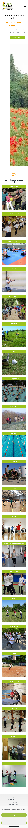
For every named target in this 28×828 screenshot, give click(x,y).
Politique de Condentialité (14, 826)
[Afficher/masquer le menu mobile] (25, 6)
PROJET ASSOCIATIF (14, 802)
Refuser (14, 819)
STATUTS (14, 797)
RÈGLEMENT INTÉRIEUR (14, 804)
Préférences (14, 823)
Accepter (14, 815)
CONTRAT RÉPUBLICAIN (14, 799)
